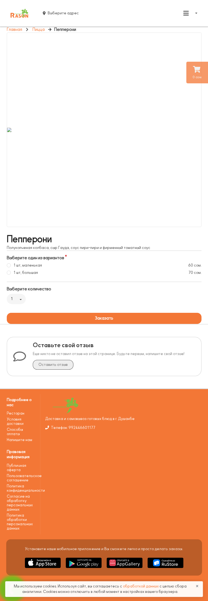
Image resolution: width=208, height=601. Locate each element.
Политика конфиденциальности (21, 488)
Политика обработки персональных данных (20, 521)
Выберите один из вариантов (35, 257)
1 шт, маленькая (28, 265)
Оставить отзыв (53, 365)
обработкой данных (141, 586)
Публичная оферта (16, 468)
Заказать (104, 318)
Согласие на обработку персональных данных (20, 502)
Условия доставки (15, 421)
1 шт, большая (26, 273)
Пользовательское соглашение (21, 478)
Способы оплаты (15, 432)
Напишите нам (19, 440)
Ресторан (15, 413)
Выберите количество (29, 289)
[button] (43, 569)
